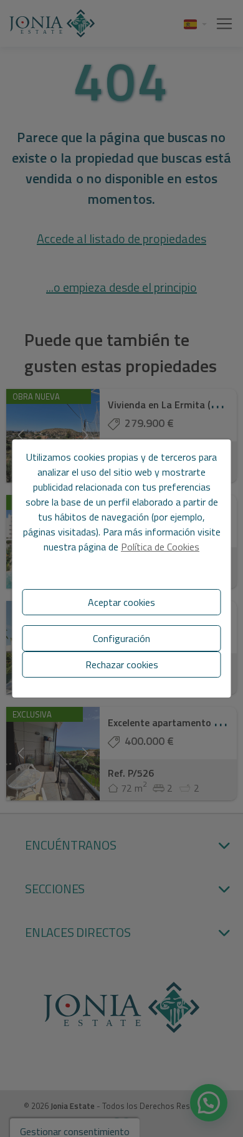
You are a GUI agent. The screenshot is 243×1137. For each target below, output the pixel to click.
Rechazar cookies (121, 664)
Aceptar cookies (121, 602)
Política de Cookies (160, 546)
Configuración (121, 638)
